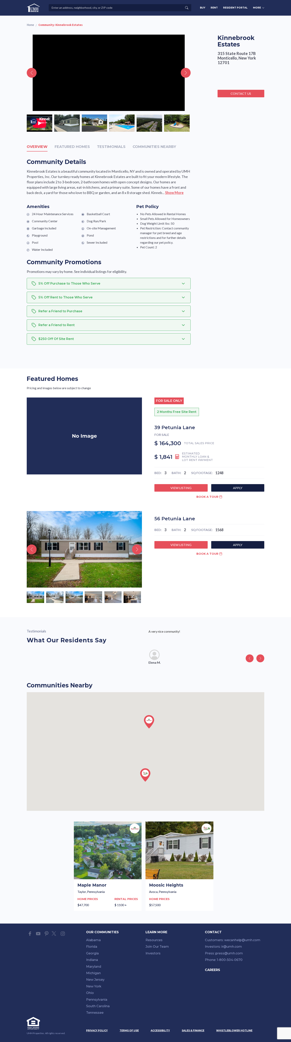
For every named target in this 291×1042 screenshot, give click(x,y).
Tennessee (95, 1013)
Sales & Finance (193, 1030)
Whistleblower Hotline (234, 1030)
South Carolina (98, 1006)
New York (93, 986)
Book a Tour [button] (207, 496)
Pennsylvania (96, 999)
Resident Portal (235, 7)
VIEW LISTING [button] (180, 488)
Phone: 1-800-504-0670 (223, 960)
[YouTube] (38, 933)
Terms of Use (129, 1030)
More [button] (257, 7)
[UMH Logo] (33, 8)
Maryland (93, 966)
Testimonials (111, 147)
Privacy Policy (97, 1030)
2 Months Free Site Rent (176, 412)
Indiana (92, 960)
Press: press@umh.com (224, 953)
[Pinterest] (46, 933)
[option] (39, 123)
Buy (202, 7)
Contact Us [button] (241, 93)
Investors (153, 953)
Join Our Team (157, 946)
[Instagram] (63, 933)
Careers (212, 970)
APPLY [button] (237, 488)
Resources (154, 940)
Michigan (93, 973)
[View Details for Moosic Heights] (179, 866)
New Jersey (95, 979)
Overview (37, 147)
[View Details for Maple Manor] (108, 866)
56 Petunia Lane (174, 518)
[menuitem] (116, 941)
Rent (214, 7)
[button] (149, 722)
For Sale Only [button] (169, 401)
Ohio (90, 993)
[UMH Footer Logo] (46, 1023)
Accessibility (160, 1030)
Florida (91, 946)
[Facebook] (30, 933)
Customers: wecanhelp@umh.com (232, 940)
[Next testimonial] (260, 658)
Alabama (93, 940)
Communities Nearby (154, 147)
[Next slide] (186, 73)
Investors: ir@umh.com (223, 946)
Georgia (92, 953)
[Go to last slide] (32, 73)
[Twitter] (55, 934)
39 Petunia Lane (174, 427)
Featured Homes (72, 147)
